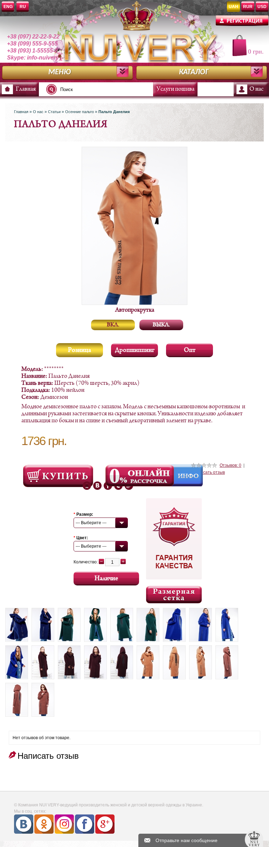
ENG (8, 6)
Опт (189, 350)
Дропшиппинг (134, 350)
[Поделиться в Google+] (97, 485)
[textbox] (101, 89)
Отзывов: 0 (230, 465)
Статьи (54, 112)
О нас (256, 89)
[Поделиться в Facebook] (87, 485)
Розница (79, 350)
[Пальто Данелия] (16, 625)
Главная (26, 89)
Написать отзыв (209, 472)
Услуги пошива (175, 89)
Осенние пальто (79, 112)
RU (23, 6)
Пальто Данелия (114, 112)
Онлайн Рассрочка (140, 475)
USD (262, 6)
